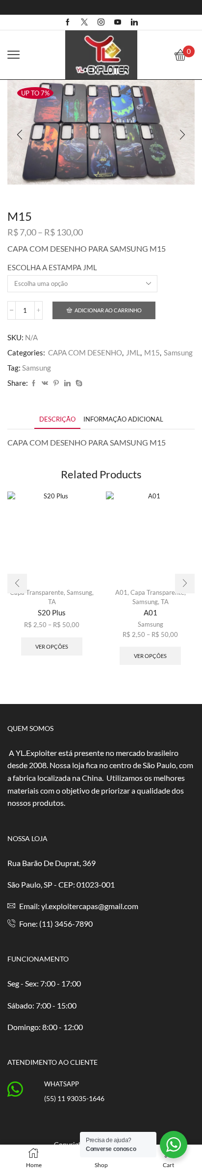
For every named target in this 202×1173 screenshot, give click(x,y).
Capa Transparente (37, 592)
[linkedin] (67, 383)
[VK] (44, 383)
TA (52, 602)
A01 (121, 592)
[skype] (77, 383)
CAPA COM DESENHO (85, 352)
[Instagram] (101, 22)
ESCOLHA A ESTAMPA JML (52, 267)
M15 (152, 352)
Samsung (178, 352)
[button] (19, 134)
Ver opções (51, 646)
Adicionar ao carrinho (108, 310)
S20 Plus (52, 612)
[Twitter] (84, 22)
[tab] (57, 419)
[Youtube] (117, 22)
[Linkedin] (134, 22)
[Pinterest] (56, 383)
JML (133, 352)
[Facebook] (67, 22)
